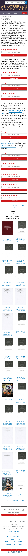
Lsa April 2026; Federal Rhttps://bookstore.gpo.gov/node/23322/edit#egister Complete (7, 284)
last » (15, 207)
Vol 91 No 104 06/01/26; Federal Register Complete (20, 331)
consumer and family (7, 143)
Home (2, 16)
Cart (24, 13)
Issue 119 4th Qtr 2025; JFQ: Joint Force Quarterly (7, 495)
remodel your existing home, (12, 112)
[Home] (14, 9)
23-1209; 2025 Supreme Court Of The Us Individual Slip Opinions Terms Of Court (7, 309)
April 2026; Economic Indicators (21, 494)
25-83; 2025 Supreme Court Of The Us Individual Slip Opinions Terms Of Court (7, 473)
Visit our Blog (14, 550)
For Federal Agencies (14, 541)
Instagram (14, 552)
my (6, 13)
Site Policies (14, 531)
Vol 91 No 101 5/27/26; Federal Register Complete (20, 379)
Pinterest (19, 552)
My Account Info (14, 536)
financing (4, 145)
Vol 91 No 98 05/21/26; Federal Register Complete (7, 423)
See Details (14, 514)
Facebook (9, 552)
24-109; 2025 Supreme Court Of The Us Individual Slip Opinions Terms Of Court (7, 448)
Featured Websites (14, 544)
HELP (15, 13)
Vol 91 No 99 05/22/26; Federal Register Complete (20, 423)
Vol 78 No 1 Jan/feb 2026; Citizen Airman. (7, 400)
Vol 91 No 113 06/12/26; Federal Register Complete (20, 239)
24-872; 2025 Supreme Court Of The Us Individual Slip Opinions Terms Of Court (7, 334)
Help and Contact (14, 534)
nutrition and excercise (8, 147)
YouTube (16, 552)
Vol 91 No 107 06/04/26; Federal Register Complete (20, 262)
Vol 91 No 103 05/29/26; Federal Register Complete (20, 356)
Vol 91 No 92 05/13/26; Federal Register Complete (20, 470)
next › (23, 205)
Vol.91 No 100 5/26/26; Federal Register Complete (20, 284)
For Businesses (14, 539)
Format (14, 211)
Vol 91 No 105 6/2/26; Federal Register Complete (7, 262)
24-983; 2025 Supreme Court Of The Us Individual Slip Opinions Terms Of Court (20, 309)
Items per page (11, 218)
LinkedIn (21, 552)
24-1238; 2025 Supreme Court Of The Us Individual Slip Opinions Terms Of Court (20, 448)
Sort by (8, 216)
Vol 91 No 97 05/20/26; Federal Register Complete (20, 401)
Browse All (8, 16)
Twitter (12, 552)
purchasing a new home (15, 110)
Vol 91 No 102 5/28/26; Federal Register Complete (7, 356)
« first (6, 205)
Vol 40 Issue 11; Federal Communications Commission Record (7, 239)
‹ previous (15, 205)
